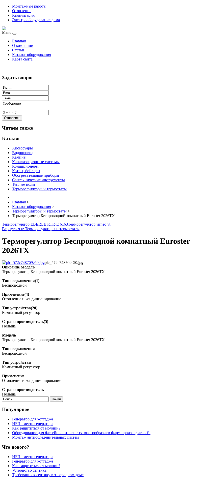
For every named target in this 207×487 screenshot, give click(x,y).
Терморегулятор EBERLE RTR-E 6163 (35, 224)
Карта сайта (22, 59)
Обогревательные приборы (35, 175)
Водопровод (22, 152)
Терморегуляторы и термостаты (39, 189)
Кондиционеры (25, 166)
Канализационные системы (36, 162)
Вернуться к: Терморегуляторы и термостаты (41, 229)
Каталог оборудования (31, 54)
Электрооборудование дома (36, 20)
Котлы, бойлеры (26, 171)
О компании (22, 45)
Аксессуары (22, 148)
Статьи (18, 50)
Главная (19, 41)
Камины (19, 157)
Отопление (21, 11)
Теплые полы (23, 184)
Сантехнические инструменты (38, 180)
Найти (56, 399)
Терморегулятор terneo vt (89, 224)
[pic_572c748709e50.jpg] (23, 262)
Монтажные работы (29, 6)
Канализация (23, 15)
